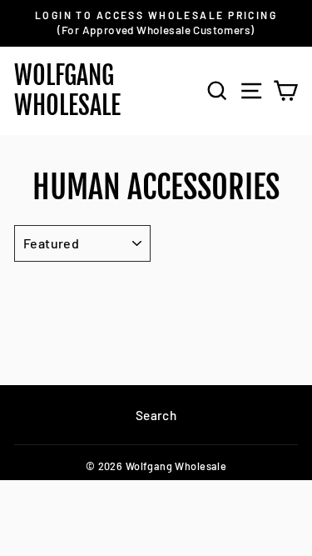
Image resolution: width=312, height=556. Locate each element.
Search (156, 415)
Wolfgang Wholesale (67, 90)
